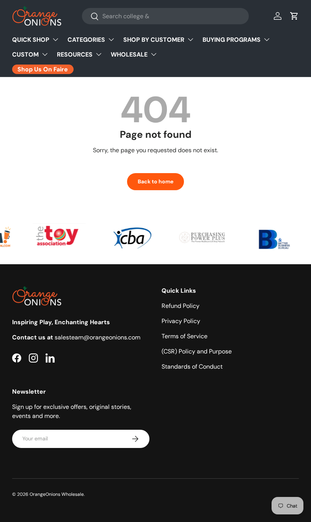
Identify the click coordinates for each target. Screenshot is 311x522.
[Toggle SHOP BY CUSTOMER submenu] (190, 39)
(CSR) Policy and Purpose (197, 351)
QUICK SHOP (30, 40)
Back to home (155, 181)
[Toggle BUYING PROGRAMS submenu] (266, 39)
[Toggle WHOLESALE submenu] (153, 54)
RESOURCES (75, 54)
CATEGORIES (86, 40)
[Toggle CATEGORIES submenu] (111, 39)
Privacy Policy (181, 321)
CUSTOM (25, 54)
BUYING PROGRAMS (232, 40)
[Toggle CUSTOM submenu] (44, 54)
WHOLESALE (129, 54)
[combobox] (165, 16)
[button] (294, 16)
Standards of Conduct (192, 367)
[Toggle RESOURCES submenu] (98, 54)
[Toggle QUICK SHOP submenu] (55, 39)
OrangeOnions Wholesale (57, 494)
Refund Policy (180, 306)
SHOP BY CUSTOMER (153, 40)
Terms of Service (184, 336)
